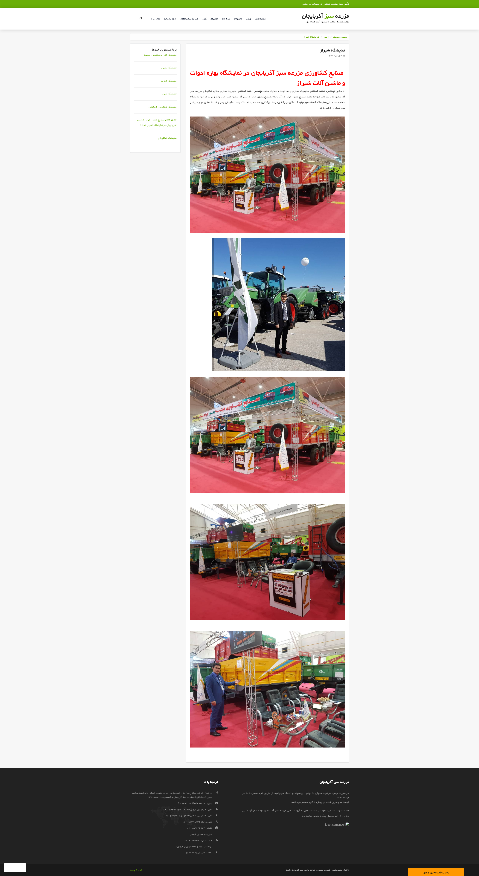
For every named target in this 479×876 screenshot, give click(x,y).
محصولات (238, 19)
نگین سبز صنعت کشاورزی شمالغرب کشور (325, 3)
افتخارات (214, 19)
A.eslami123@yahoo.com (192, 803)
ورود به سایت (170, 19)
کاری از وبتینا (136, 870)
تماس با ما (155, 19)
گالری (204, 19)
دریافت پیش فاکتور (189, 19)
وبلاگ (248, 19)
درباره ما (226, 19)
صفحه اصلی (260, 19)
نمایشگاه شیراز (311, 37)
